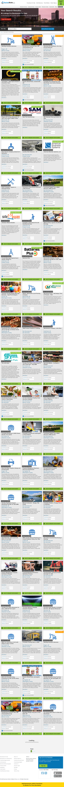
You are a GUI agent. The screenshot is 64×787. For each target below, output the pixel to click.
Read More (4, 58)
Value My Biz (51, 6)
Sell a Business (39, 2)
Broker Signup (54, 2)
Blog (56, 6)
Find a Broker (47, 2)
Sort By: (3, 28)
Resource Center (45, 6)
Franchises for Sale (31, 2)
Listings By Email (31, 6)
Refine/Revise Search (47, 29)
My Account (60, 6)
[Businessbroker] (8, 2)
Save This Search (6, 19)
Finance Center (38, 6)
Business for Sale (23, 6)
